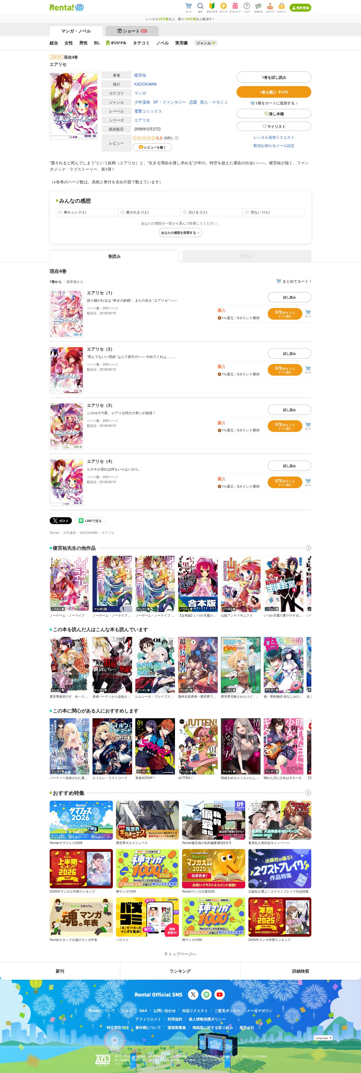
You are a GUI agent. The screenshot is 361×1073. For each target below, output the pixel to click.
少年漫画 (142, 102)
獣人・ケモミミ (214, 102)
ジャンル (203, 42)
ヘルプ (127, 1010)
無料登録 (303, 7)
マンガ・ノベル (76, 31)
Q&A (143, 1010)
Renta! (54, 532)
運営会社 (246, 1027)
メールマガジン (259, 1010)
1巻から (56, 281)
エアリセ (142, 120)
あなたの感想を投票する (178, 232)
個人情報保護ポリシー (207, 1018)
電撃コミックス (148, 111)
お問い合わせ (165, 1010)
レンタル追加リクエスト (274, 137)
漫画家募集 (177, 1027)
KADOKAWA (145, 84)
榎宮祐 (140, 75)
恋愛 (193, 102)
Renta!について (102, 1010)
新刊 (60, 971)
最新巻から (75, 281)
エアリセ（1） (101, 293)
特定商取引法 (118, 1027)
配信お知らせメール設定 (274, 145)
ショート (134, 31)
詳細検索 (300, 971)
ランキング (180, 971)
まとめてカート (295, 281)
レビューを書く (155, 147)
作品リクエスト (195, 1010)
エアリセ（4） (101, 461)
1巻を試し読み (274, 77)
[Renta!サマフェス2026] (79, 7)
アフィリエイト (148, 1018)
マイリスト (276, 126)
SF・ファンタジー (169, 102)
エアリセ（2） (101, 349)
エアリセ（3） (101, 405)
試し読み (289, 297)
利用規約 (175, 1018)
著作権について (148, 1027)
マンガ (140, 93)
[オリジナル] (116, 42)
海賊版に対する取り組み (212, 1027)
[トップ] (62, 7)
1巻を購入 (274, 92)
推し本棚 (276, 113)
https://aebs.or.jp (124, 1063)
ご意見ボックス (227, 1010)
